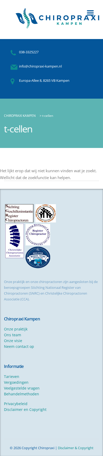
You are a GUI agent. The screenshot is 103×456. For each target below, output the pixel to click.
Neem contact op (19, 346)
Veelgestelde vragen (22, 388)
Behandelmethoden (21, 393)
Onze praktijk (15, 329)
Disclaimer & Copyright (75, 447)
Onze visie (13, 340)
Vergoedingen (16, 382)
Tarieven (11, 376)
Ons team (12, 334)
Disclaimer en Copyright (25, 409)
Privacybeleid (15, 403)
